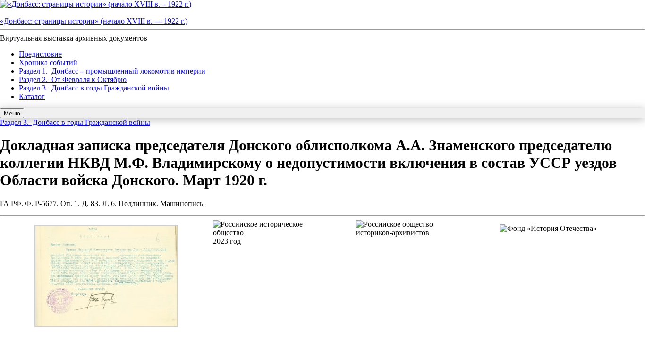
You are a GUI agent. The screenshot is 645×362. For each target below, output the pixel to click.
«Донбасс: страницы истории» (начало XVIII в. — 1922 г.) (93, 21)
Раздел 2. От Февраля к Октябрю (73, 79)
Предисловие (40, 54)
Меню (12, 113)
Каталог (32, 96)
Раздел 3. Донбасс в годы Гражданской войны (94, 88)
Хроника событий (48, 62)
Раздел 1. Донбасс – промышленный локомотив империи (112, 71)
